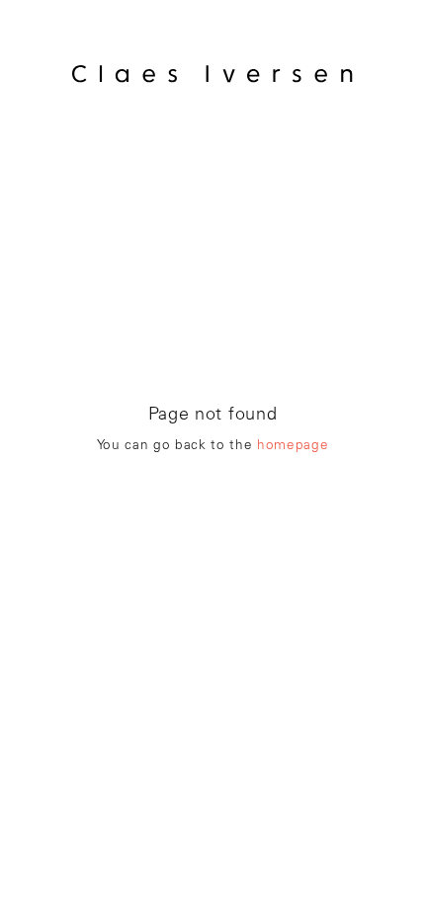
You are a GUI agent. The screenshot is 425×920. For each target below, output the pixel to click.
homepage (292, 446)
